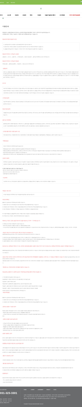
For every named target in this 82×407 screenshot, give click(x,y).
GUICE (54, 389)
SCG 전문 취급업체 (75, 15)
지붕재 (39, 15)
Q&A (8, 2)
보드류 (9, 15)
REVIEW (13, 2)
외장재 (16, 15)
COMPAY (32, 389)
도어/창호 (62, 15)
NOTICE (2, 2)
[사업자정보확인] (67, 394)
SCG (1, 15)
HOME (25, 389)
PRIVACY (48, 389)
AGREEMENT (40, 389)
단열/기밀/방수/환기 (50, 15)
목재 (31, 15)
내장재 (24, 15)
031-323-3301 (8, 393)
